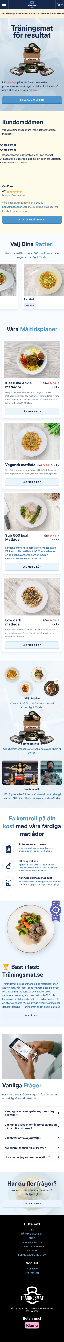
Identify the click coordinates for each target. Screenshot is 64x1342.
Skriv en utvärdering (32, 219)
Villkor (32, 1250)
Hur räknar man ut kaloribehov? (25, 1147)
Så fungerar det (32, 1233)
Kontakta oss (32, 1203)
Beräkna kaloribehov (32, 1254)
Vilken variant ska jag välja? (23, 1138)
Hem (32, 1229)
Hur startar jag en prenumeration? (27, 1157)
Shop (32, 1238)
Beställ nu (32, 1015)
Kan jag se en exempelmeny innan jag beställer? (29, 1113)
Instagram (32, 1272)
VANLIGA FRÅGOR (32, 1242)
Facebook (32, 1268)
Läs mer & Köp (32, 411)
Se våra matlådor (32, 100)
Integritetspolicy (32, 1246)
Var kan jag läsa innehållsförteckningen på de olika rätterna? (31, 1126)
